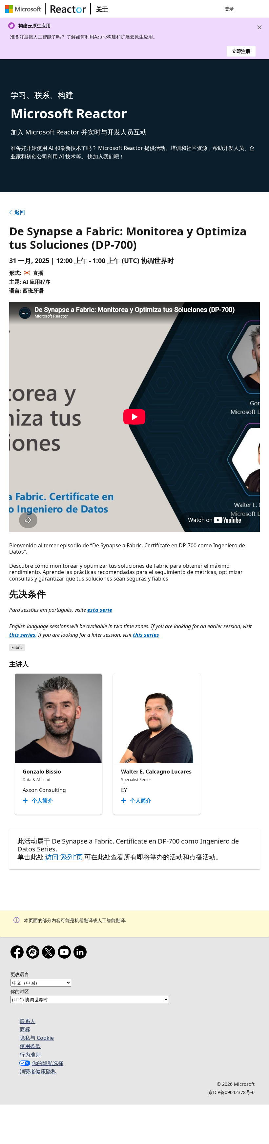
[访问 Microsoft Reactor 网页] (68, 9)
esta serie (99, 609)
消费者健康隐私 (38, 1071)
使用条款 (30, 1046)
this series (22, 634)
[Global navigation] (247, 9)
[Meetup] (34, 953)
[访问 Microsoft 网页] (24, 9)
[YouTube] (65, 953)
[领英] (81, 953)
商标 (25, 1029)
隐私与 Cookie (37, 1037)
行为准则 (30, 1054)
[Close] (259, 27)
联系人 (27, 1021)
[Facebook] (18, 953)
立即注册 (241, 51)
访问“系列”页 (64, 856)
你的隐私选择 (47, 1063)
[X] (50, 953)
